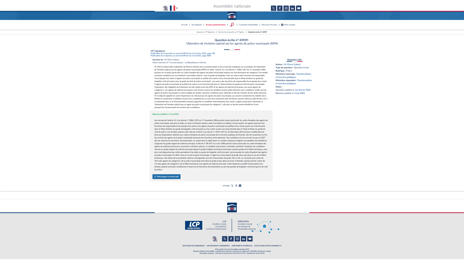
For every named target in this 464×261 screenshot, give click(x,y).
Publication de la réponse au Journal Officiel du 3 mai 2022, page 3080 (181, 56)
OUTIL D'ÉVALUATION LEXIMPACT (267, 245)
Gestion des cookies (264, 251)
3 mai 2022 (299, 93)
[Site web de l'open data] (256, 225)
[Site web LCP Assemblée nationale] (207, 225)
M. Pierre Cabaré (292, 64)
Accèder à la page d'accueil (232, 15)
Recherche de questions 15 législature (232, 32)
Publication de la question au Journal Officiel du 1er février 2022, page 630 (183, 53)
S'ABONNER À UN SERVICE (241, 245)
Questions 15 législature (206, 32)
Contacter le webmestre (241, 251)
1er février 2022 (303, 90)
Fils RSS (253, 251)
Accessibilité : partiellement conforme (219, 251)
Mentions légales (199, 251)
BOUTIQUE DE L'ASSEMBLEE (193, 245)
